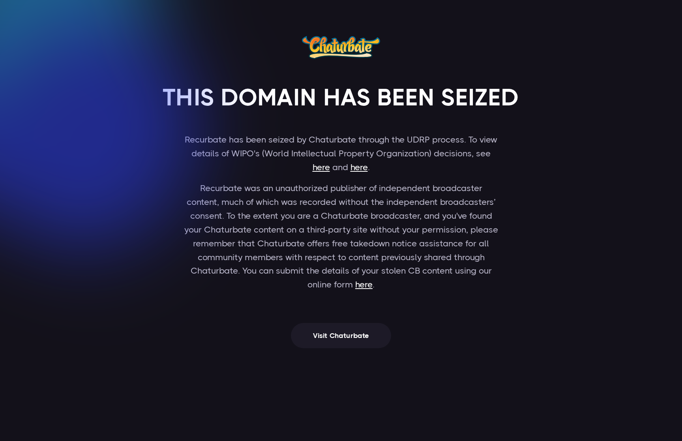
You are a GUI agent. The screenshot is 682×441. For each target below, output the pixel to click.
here (321, 167)
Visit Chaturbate (341, 336)
